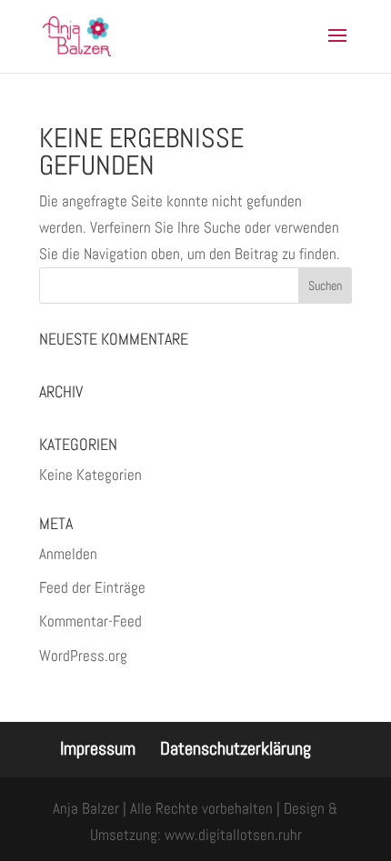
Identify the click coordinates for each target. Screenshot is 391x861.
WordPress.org (83, 656)
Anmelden (68, 554)
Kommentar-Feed (90, 621)
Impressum (97, 748)
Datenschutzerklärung (235, 748)
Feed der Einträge (92, 587)
